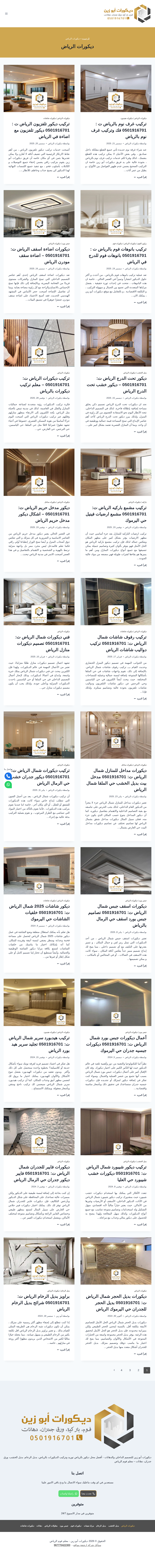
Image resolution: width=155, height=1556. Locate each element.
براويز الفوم (142, 243)
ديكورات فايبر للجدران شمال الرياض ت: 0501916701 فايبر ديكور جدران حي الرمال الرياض (42, 1173)
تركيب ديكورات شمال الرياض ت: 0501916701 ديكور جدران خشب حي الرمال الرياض (40, 776)
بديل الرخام (65, 1291)
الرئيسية (85, 38)
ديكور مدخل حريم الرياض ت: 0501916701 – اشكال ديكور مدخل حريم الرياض (44, 514)
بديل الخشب (142, 373)
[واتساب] (8, 784)
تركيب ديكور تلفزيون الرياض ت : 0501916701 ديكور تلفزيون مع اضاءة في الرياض (41, 130)
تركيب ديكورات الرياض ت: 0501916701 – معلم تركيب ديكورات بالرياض (45, 384)
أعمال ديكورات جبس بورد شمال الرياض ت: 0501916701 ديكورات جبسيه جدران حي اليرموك (116, 1044)
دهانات (39, 1526)
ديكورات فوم (117, 243)
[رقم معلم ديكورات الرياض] (8, 776)
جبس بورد (66, 243)
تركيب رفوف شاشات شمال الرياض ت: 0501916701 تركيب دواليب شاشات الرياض (118, 643)
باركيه (144, 502)
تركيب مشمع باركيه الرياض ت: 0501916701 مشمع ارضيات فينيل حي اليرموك (116, 514)
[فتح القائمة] (6, 13)
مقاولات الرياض (51, 1526)
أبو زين (59, 1316)
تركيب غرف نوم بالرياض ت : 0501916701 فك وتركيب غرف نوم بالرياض (119, 130)
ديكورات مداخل (50, 502)
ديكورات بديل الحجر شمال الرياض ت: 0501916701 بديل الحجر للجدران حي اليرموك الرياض (116, 1302)
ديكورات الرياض (140, 118)
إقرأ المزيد (140, 177)
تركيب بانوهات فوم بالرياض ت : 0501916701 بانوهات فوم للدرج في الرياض (118, 255)
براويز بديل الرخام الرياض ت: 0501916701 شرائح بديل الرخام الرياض (41, 1302)
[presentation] (116, 88)
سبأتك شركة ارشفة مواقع (87, 1545)
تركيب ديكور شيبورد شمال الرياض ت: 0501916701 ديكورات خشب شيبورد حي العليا (116, 1173)
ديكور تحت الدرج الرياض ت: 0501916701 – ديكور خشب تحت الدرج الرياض (117, 384)
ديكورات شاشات (49, 118)
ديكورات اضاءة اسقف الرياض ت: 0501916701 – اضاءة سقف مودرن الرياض (40, 255)
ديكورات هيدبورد (127, 118)
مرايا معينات (89, 1526)
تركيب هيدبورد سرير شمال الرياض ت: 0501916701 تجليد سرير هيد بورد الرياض (39, 1044)
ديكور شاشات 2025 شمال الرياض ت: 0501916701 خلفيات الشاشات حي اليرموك (39, 912)
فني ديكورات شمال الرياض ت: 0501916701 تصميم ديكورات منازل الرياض (42, 643)
